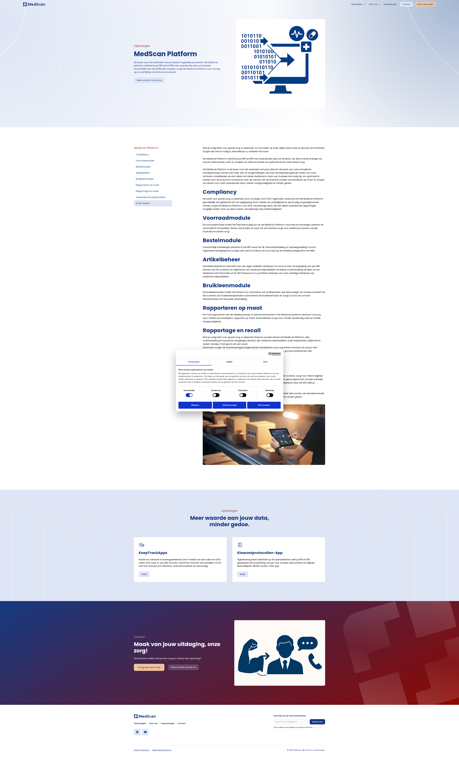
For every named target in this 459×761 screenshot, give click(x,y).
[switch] (216, 395)
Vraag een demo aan (149, 667)
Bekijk (144, 574)
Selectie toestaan (229, 405)
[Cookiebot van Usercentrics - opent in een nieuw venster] (270, 354)
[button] (358, 4)
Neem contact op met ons (183, 667)
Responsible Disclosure (161, 750)
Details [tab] (229, 362)
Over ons (153, 723)
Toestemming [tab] (193, 362)
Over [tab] (265, 362)
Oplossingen (140, 723)
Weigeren (195, 405)
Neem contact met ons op (149, 80)
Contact (406, 4)
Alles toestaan (264, 405)
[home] (34, 4)
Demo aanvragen (425, 4)
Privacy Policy (317, 727)
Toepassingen (390, 4)
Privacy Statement (142, 750)
